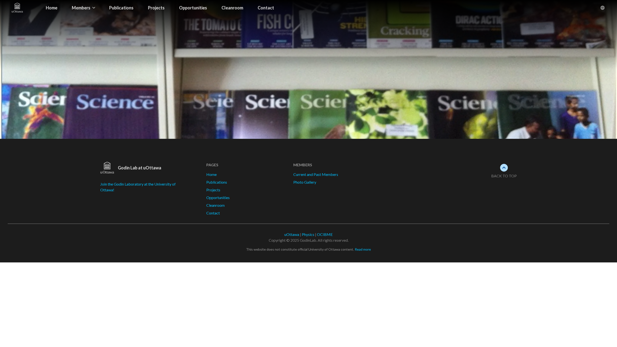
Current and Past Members (315, 174)
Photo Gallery (304, 182)
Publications (121, 7)
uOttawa (291, 234)
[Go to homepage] (25, 8)
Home (51, 7)
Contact (266, 7)
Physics (308, 234)
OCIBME (325, 234)
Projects (156, 7)
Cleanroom (232, 7)
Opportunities (193, 7)
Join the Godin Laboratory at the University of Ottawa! (138, 187)
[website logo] (107, 168)
